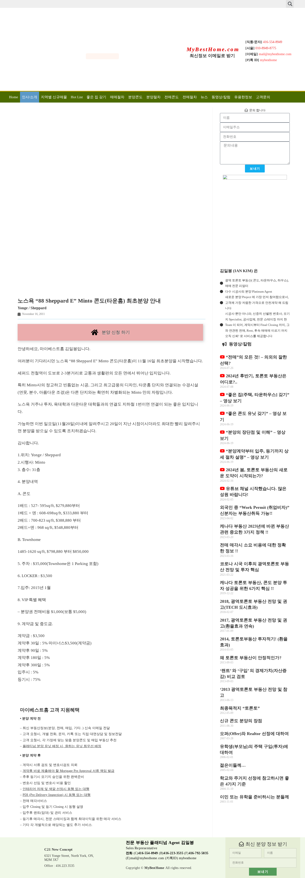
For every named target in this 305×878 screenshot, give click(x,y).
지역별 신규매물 (54, 97)
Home (13, 97)
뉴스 (204, 97)
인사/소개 (29, 97)
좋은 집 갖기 (96, 97)
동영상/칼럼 (221, 97)
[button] (290, 4)
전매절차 (190, 97)
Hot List (77, 97)
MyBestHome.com (213, 49)
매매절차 (117, 97)
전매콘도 (171, 97)
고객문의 (263, 97)
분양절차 (153, 97)
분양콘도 (135, 97)
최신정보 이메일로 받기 (212, 55)
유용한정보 (243, 97)
